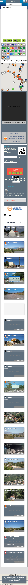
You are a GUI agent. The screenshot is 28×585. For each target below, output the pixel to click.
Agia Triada (11, 227)
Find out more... (14, 582)
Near (19, 40)
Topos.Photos (14, 575)
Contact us (11, 584)
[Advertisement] (14, 23)
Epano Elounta (12, 242)
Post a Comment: (10, 200)
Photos (9, 40)
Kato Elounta (11, 335)
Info (15, 40)
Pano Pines (11, 273)
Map (4, 40)
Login (3, 584)
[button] (7, 90)
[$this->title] (14, 210)
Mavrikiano (11, 506)
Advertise (6, 584)
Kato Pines (11, 382)
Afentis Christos (13, 444)
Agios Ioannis (12, 490)
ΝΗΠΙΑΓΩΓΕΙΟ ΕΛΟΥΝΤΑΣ (15, 537)
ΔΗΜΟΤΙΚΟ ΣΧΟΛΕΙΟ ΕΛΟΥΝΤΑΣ (15, 553)
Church (9, 258)
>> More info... (20, 236)
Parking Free (11, 289)
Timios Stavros (12, 459)
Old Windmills (12, 428)
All (23, 40)
